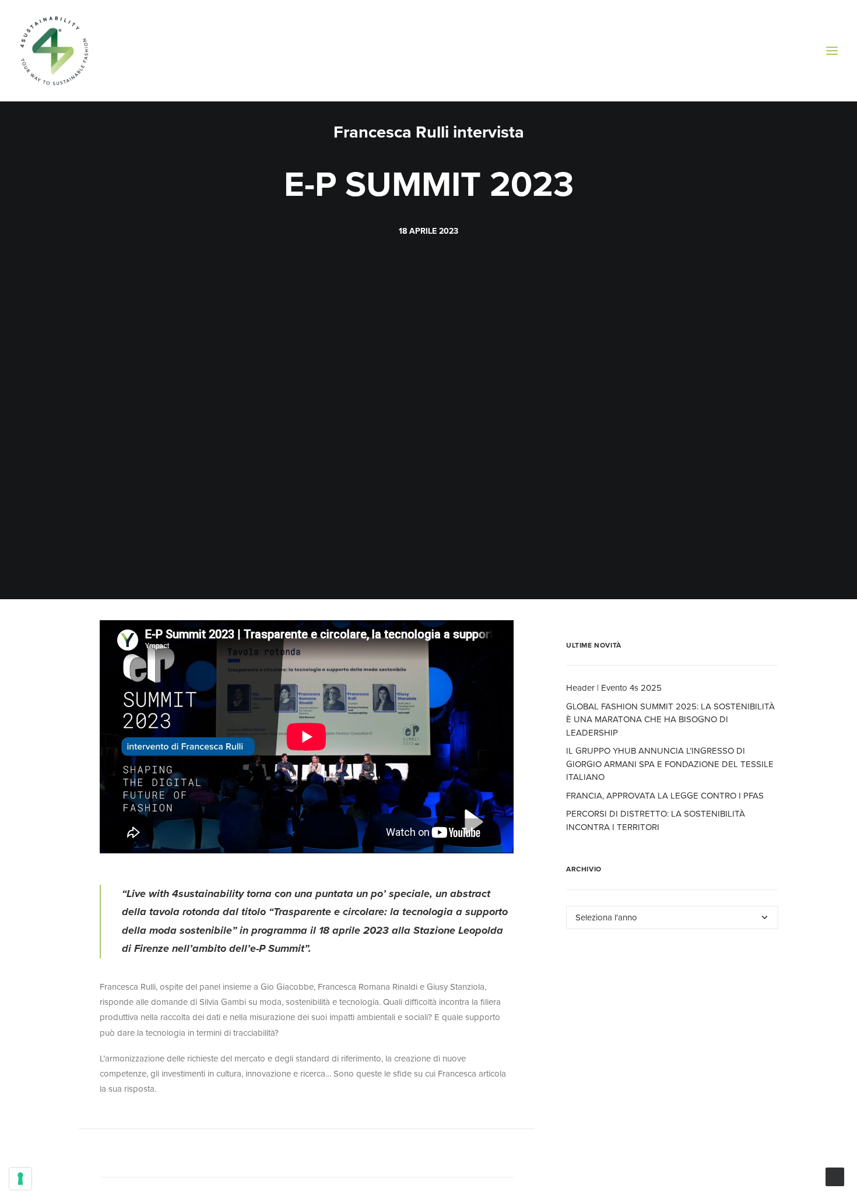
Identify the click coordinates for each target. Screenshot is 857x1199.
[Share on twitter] (261, 1155)
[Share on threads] (276, 1155)
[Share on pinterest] (291, 1155)
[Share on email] (367, 1155)
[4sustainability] (54, 51)
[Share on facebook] (246, 1155)
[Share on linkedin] (307, 1155)
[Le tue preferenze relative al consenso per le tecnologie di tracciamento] (20, 1179)
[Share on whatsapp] (322, 1155)
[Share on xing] (352, 1155)
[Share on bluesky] (337, 1155)
